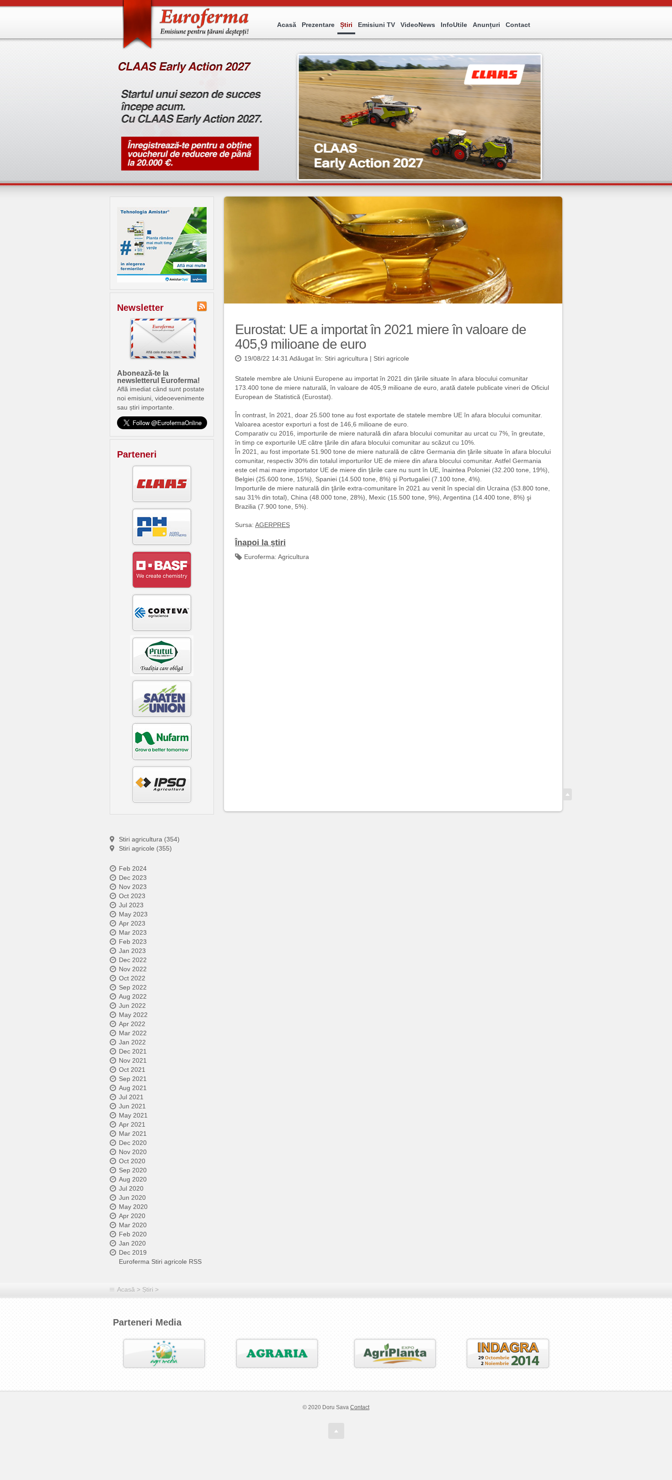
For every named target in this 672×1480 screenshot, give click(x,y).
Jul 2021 (131, 1097)
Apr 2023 (132, 923)
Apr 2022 (132, 1023)
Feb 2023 (133, 941)
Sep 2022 (133, 987)
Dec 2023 (133, 877)
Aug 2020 (133, 1179)
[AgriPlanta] (395, 1353)
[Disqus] (393, 684)
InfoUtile (454, 24)
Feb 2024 (133, 868)
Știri (346, 24)
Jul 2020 (131, 1188)
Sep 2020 (133, 1170)
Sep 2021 (133, 1078)
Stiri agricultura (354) (149, 839)
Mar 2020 (133, 1225)
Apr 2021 (132, 1124)
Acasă (286, 24)
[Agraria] (277, 1353)
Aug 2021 (133, 1087)
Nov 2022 (133, 969)
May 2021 (133, 1115)
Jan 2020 (132, 1243)
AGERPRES (272, 524)
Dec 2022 (133, 960)
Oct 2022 (132, 978)
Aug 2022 (133, 996)
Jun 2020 (132, 1197)
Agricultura (293, 556)
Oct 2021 (132, 1069)
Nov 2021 (133, 1060)
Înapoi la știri (260, 542)
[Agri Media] (164, 1353)
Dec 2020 (133, 1142)
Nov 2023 (133, 886)
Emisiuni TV (376, 24)
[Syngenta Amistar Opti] (162, 244)
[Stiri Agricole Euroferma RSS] (201, 306)
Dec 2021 (133, 1051)
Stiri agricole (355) (145, 848)
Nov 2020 (133, 1151)
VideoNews (417, 24)
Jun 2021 (132, 1106)
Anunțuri (486, 24)
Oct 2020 (132, 1161)
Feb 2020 (133, 1234)
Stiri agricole (391, 358)
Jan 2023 (132, 950)
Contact (518, 24)
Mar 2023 (133, 932)
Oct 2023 (132, 896)
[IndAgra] (508, 1353)
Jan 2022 (132, 1042)
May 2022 (133, 1014)
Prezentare (318, 24)
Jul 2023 (131, 905)
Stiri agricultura (346, 358)
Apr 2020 (132, 1215)
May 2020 (133, 1206)
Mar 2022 (133, 1033)
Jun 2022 (132, 1005)
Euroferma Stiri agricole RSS (160, 1261)
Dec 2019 (133, 1252)
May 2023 (133, 914)
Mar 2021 (133, 1133)
